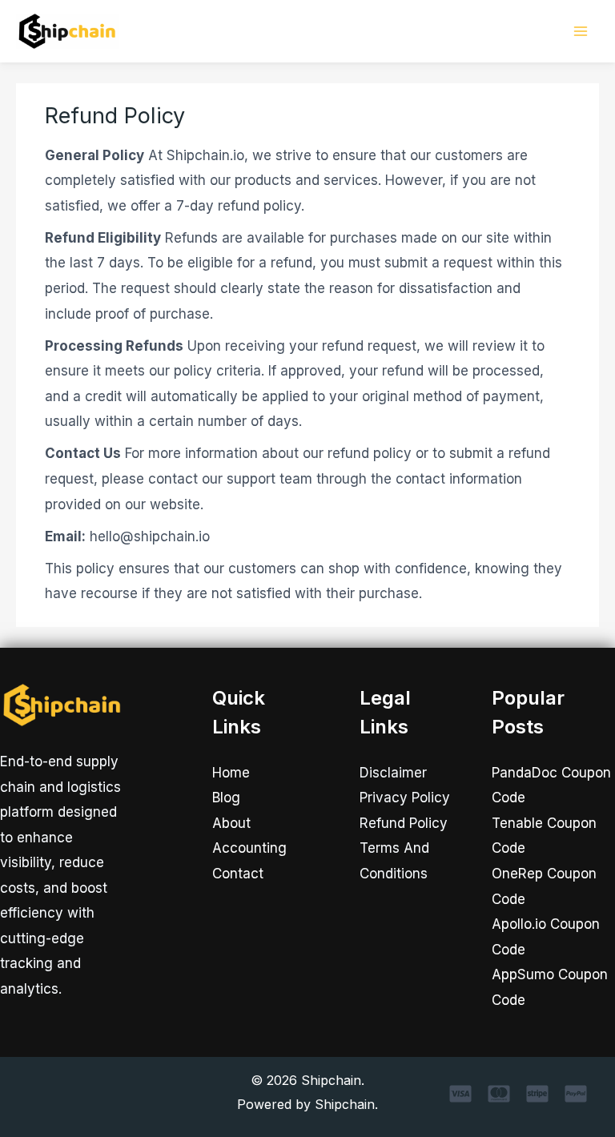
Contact (237, 874)
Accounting (249, 848)
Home (231, 773)
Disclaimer (393, 773)
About (231, 823)
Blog (226, 797)
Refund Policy (404, 823)
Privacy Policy (405, 797)
